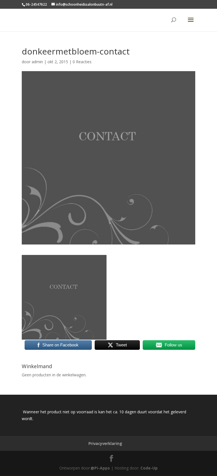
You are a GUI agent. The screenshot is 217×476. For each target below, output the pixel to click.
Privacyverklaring (105, 443)
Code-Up (149, 468)
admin (37, 61)
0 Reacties (82, 61)
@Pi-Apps (100, 468)
